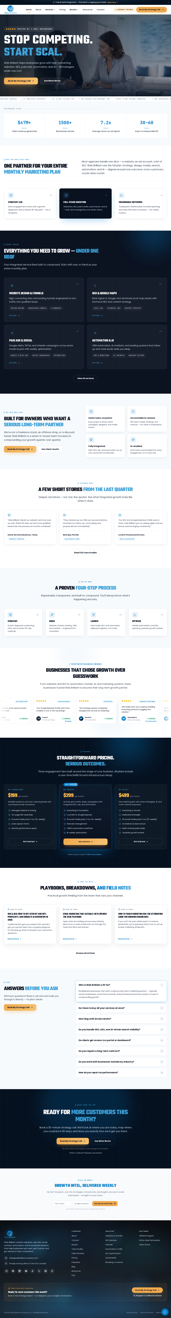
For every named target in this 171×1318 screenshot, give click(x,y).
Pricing (62, 9)
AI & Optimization (113, 1253)
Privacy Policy (131, 1312)
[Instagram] (6, 1271)
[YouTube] (26, 1271)
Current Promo (124, 9)
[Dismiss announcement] (168, 2)
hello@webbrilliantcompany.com (23, 1258)
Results (73, 9)
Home (29, 9)
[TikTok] (32, 1271)
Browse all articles (85, 953)
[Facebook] (13, 1271)
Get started (28, 841)
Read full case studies (85, 552)
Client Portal (144, 1244)
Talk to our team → (94, 854)
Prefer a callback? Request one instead (85, 1153)
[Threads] (52, 1271)
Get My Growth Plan (103, 1203)
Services (49, 9)
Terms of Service (147, 1312)
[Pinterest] (45, 1271)
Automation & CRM (113, 1249)
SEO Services (111, 1240)
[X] (39, 1271)
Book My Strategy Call (149, 9)
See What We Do (52, 80)
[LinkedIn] (19, 1271)
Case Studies (77, 1249)
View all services (85, 378)
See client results (50, 449)
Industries (76, 1262)
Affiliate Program (146, 1236)
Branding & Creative (114, 1262)
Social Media (110, 1258)
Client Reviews (78, 1253)
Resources (88, 9)
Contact (100, 9)
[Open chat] (164, 1312)
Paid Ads (109, 1244)
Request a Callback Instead (148, 1295)
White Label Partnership (149, 1240)
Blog (73, 1266)
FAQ (73, 1275)
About (38, 9)
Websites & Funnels (113, 1236)
